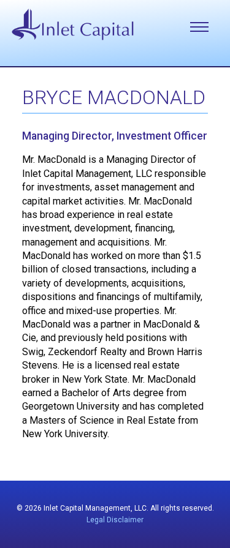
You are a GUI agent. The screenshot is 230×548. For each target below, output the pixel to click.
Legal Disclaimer (115, 520)
